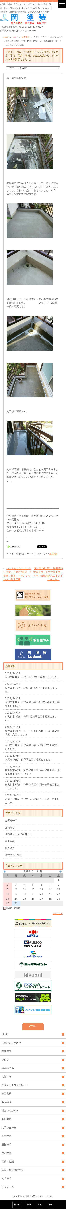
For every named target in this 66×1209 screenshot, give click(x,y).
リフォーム (8, 1187)
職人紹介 (10, 848)
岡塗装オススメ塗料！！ (18, 834)
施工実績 (26, 37)
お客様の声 (11, 820)
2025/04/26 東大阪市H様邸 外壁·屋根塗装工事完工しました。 (31, 688)
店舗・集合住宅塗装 (13, 1170)
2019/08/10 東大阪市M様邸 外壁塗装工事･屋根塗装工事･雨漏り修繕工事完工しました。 (32, 770)
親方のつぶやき (13, 855)
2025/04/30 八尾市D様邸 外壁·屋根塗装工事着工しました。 (32, 675)
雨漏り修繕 (8, 1161)
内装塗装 (6, 1178)
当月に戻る (58, 913)
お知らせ (10, 827)
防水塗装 (6, 1153)
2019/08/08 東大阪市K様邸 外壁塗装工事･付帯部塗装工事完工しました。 (32, 784)
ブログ (15, 37)
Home (17, 1204)
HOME (5, 37)
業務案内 (6, 1051)
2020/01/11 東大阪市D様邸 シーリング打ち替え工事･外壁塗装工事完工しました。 (32, 731)
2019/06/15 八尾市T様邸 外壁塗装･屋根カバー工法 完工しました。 (32, 799)
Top (51, 1204)
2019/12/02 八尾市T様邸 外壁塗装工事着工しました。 (29, 757)
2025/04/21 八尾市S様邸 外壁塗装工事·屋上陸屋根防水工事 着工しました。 (33, 702)
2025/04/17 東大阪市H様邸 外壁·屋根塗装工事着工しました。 (31, 716)
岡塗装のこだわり (11, 1042)
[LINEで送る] (13, 546)
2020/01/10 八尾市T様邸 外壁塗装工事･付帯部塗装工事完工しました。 (32, 745)
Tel (29, 1204)
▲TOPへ (33, 1026)
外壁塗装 (6, 1136)
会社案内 (6, 1119)
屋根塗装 (6, 1144)
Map (40, 1204)
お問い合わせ (9, 1127)
